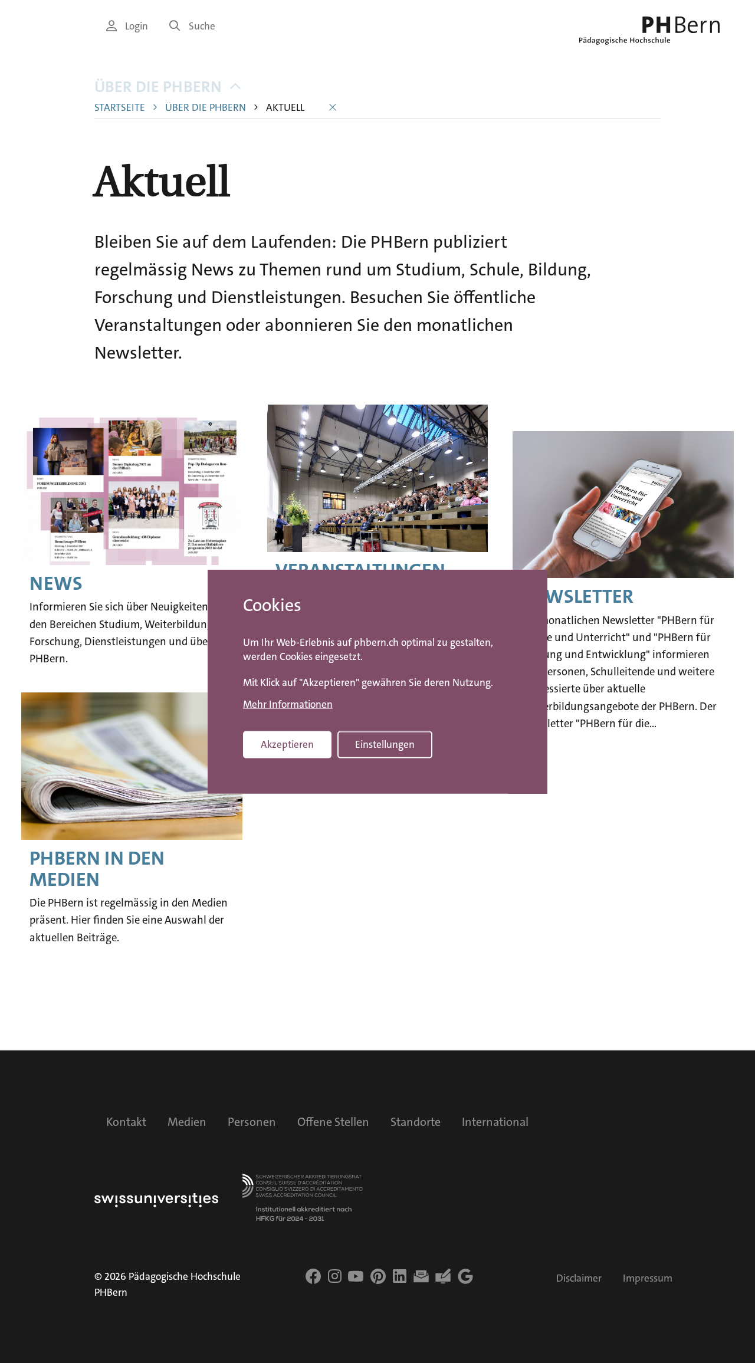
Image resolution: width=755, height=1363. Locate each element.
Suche (202, 26)
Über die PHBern (158, 87)
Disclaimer (579, 1278)
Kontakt (126, 1121)
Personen (252, 1121)
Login (136, 26)
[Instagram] (335, 1276)
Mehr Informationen (288, 704)
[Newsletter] (421, 1276)
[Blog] (443, 1276)
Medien (187, 1121)
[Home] (649, 31)
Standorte (415, 1121)
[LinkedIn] (399, 1276)
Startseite (119, 108)
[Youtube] (355, 1276)
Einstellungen (385, 744)
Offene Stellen (333, 1121)
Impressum (647, 1278)
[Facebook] (313, 1276)
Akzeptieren (287, 744)
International (495, 1121)
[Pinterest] (378, 1276)
